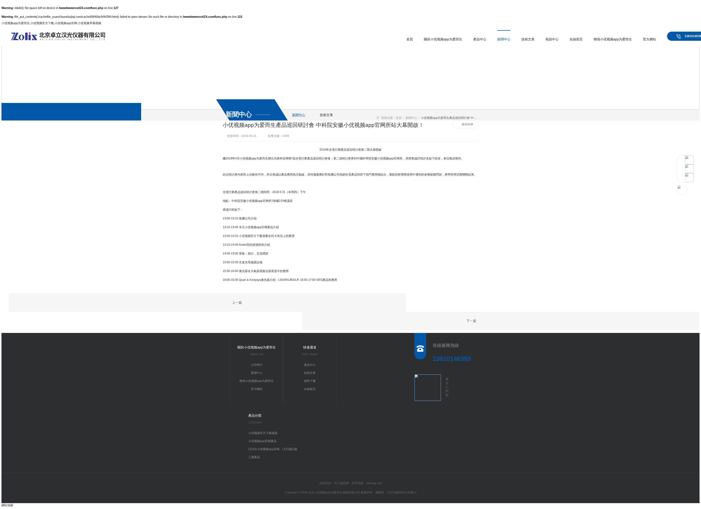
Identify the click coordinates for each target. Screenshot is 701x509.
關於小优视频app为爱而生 (443, 39)
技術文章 (528, 39)
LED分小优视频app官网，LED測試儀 (272, 449)
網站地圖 (7, 505)
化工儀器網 (341, 483)
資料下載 (310, 380)
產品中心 (479, 39)
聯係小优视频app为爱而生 (613, 39)
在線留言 (576, 39)
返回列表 (467, 124)
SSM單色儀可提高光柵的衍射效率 (481, 321)
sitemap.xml (374, 483)
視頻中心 (552, 39)
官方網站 (649, 39)
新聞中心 (503, 39)
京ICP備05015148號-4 (401, 492)
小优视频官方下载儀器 (262, 433)
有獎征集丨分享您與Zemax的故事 (227, 303)
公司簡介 (257, 364)
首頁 (409, 39)
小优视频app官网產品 (262, 441)
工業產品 (254, 457)
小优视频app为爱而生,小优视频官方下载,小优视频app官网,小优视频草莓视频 (51, 23)
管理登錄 (357, 483)
